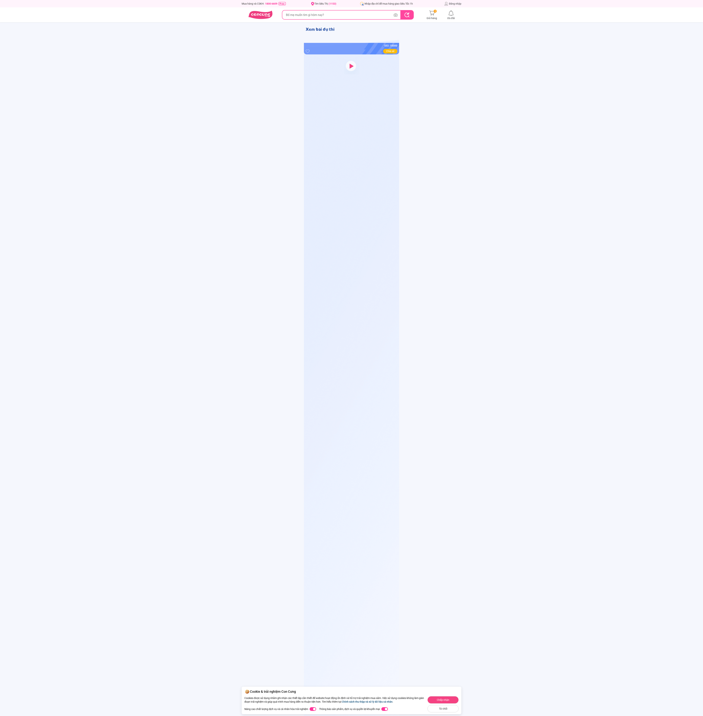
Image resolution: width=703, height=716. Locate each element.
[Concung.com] (260, 14)
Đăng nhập (455, 3)
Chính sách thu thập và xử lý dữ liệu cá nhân (367, 701)
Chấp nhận (443, 699)
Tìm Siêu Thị (325, 3)
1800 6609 (271, 3)
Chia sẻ (390, 51)
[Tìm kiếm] (406, 14)
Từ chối (443, 708)
